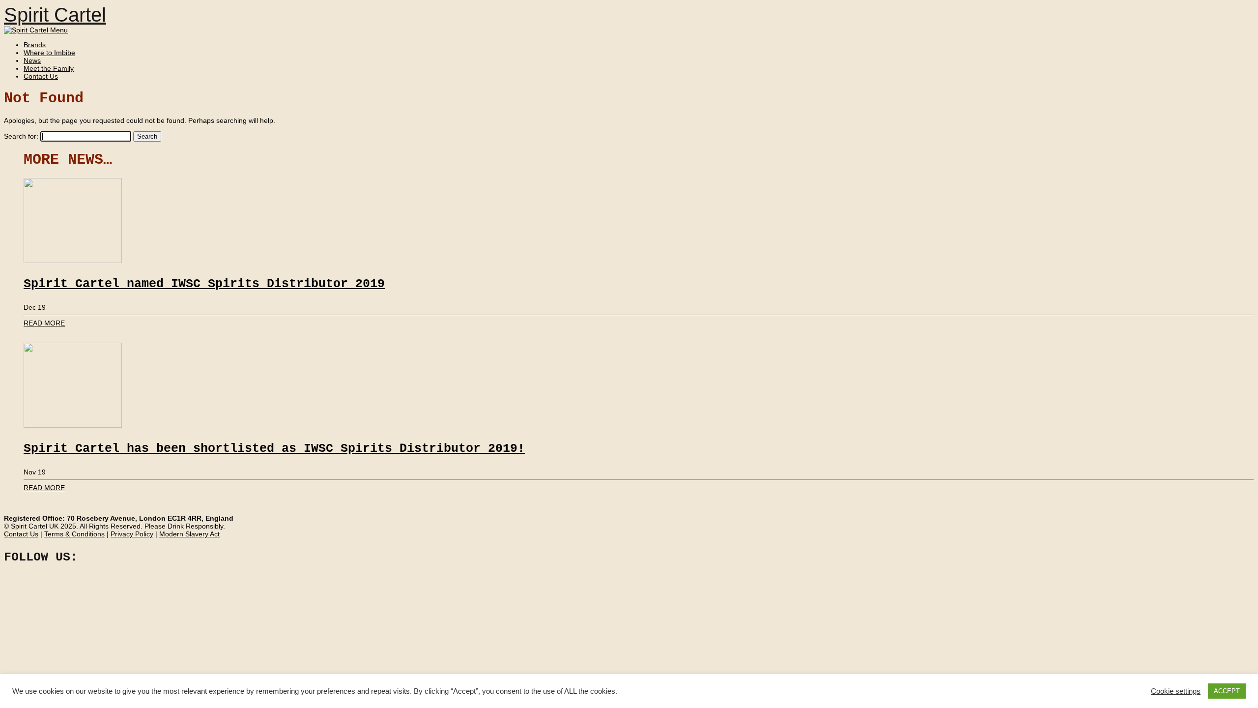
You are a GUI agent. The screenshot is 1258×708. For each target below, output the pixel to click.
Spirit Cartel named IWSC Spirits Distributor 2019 (204, 284)
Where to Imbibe (49, 53)
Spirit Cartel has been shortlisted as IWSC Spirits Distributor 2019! (274, 449)
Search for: (21, 136)
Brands (35, 45)
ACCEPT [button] (1227, 691)
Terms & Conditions (74, 534)
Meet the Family (49, 68)
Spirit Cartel (55, 15)
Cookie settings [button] (1176, 691)
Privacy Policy (132, 534)
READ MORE (44, 323)
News (32, 60)
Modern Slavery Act (189, 534)
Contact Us (41, 76)
